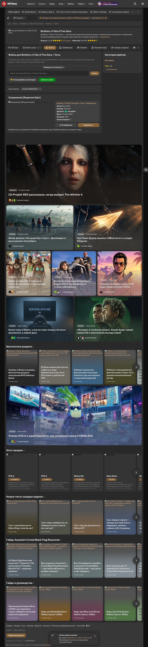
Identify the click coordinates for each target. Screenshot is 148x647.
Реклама (17, 626)
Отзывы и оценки (121, 48)
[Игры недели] (138, 12)
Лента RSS (81, 626)
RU (89, 626)
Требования (67, 48)
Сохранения (91, 103)
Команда (30, 626)
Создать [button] (19, 18)
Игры (15, 24)
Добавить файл (47, 80)
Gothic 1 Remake (100, 12)
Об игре (14, 48)
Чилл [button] (91, 4)
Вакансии (38, 626)
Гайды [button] (52, 4)
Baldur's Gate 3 (48, 12)
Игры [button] (61, 4)
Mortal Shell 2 (30, 12)
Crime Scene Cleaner (120, 12)
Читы (56, 24)
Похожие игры (100, 48)
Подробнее (105, 37)
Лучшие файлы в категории (24, 80)
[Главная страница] (9, 4)
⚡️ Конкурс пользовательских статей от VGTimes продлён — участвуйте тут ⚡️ (73, 18)
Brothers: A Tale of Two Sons (31, 24)
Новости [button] (31, 4)
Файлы (49, 24)
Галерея (83, 48)
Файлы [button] (71, 4)
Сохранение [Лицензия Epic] (24, 97)
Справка (9, 626)
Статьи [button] (42, 4)
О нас (23, 626)
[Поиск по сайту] (135, 4)
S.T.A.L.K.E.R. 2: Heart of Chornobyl (74, 12)
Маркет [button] (81, 4)
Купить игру (33, 48)
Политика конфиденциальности (64, 626)
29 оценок (67, 41)
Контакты (46, 626)
